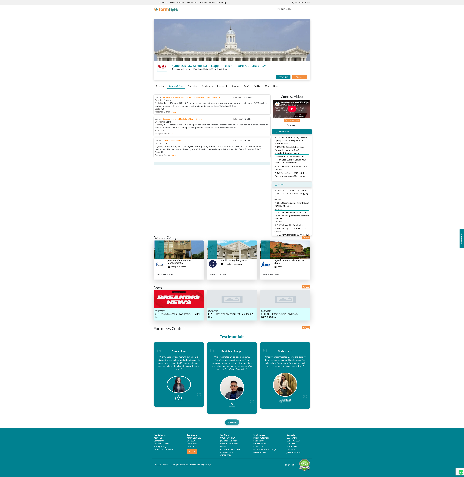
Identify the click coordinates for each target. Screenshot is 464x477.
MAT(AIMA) (292, 438)
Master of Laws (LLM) (172, 140)
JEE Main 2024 (226, 452)
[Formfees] (205, 9)
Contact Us (159, 440)
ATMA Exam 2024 (194, 438)
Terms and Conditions (164, 449)
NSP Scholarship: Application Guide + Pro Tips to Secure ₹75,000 (290, 228)
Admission (192, 86)
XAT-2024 (291, 449)
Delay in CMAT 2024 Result (229, 445)
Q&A (267, 86)
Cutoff (246, 86)
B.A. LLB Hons (259, 443)
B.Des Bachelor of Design (264, 449)
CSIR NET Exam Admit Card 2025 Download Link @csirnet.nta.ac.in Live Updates (292, 217)
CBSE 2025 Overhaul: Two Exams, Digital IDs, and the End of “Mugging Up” (291, 194)
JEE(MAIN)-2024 (294, 452)
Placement (222, 86)
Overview (160, 86)
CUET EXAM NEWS (228, 438)
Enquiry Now (462, 238)
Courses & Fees (176, 86)
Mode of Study (284, 8)
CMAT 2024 (192, 443)
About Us (158, 438)
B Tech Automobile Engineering (261, 439)
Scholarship (207, 86)
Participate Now (292, 120)
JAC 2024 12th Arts (228, 440)
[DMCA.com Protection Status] (304, 464)
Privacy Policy (160, 446)
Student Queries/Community (213, 2)
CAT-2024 (291, 443)
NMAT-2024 (292, 446)
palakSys (207, 464)
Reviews (235, 86)
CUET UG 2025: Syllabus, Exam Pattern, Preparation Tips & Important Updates (289, 150)
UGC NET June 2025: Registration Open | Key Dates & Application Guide (291, 140)
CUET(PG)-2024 (293, 440)
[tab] (160, 86)
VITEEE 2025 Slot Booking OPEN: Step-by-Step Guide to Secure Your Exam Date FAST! (290, 159)
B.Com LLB (258, 446)
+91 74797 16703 (302, 2)
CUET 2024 (192, 446)
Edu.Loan (300, 77)
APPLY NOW (283, 77)
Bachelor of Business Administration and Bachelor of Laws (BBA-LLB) (191, 97)
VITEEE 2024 (225, 455)
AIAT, (173, 155)
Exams (163, 2)
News (172, 2)
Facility (257, 86)
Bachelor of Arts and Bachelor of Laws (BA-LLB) (182, 119)
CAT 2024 (191, 440)
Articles (180, 2)
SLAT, (173, 112)
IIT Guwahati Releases (230, 449)
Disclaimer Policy (161, 443)
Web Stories (191, 2)
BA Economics (259, 452)
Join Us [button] (192, 451)
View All (306, 237)
